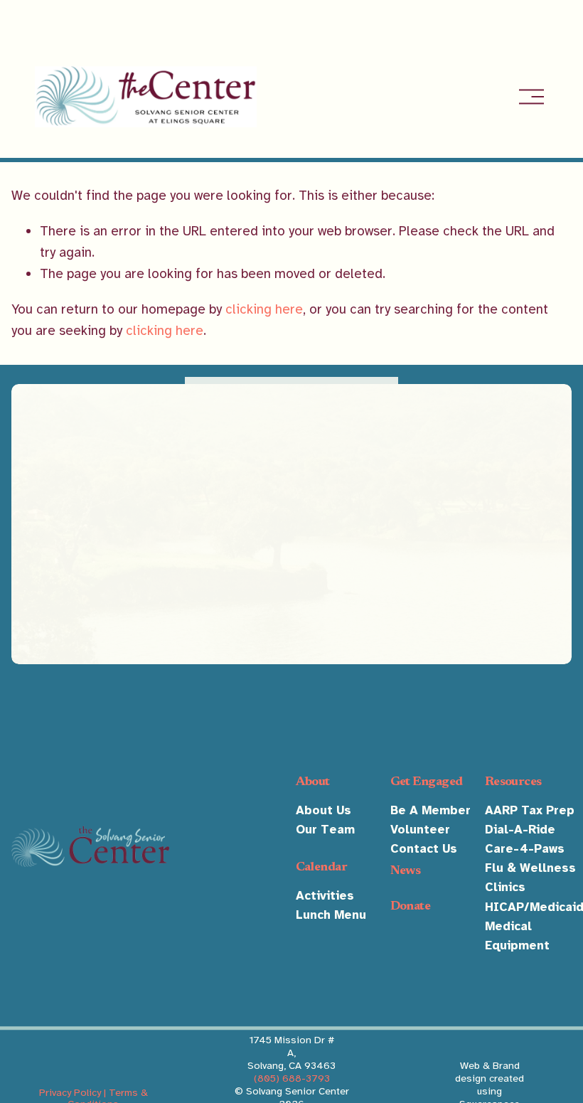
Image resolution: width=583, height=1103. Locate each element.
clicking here (264, 309)
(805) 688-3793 (292, 1078)
